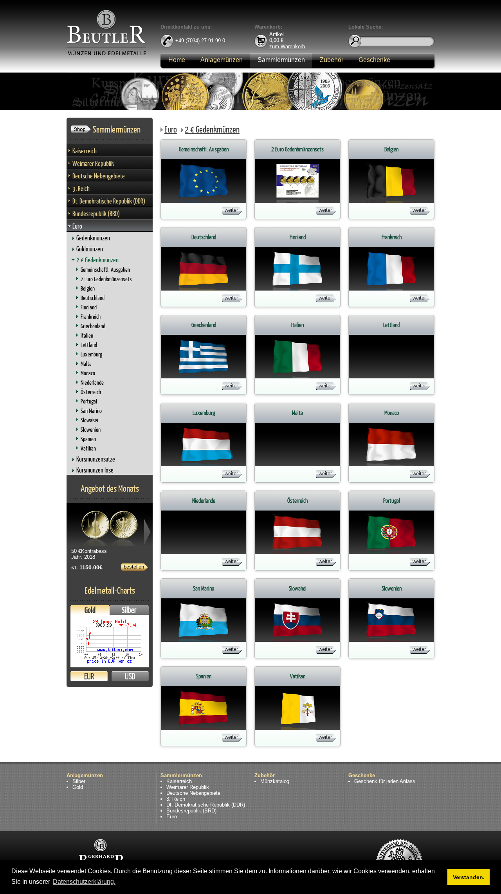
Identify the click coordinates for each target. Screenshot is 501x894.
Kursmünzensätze (95, 459)
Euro (77, 226)
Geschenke (374, 59)
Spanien (88, 439)
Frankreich (91, 316)
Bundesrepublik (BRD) (96, 213)
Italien (87, 335)
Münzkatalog (274, 781)
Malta (86, 363)
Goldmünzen (89, 249)
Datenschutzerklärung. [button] (84, 881)
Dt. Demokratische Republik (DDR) (108, 201)
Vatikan (88, 448)
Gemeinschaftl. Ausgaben (105, 269)
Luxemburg (91, 354)
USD (130, 676)
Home (176, 59)
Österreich (91, 392)
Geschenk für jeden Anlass (384, 781)
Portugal (89, 401)
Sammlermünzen (281, 59)
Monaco (88, 373)
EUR (89, 676)
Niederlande (92, 382)
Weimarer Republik (93, 163)
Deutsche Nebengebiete (98, 176)
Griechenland (93, 326)
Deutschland (93, 298)
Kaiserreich (84, 151)
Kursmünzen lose (95, 470)
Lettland (89, 345)
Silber (129, 610)
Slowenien (91, 429)
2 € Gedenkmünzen (97, 260)
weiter (231, 210)
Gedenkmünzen (93, 238)
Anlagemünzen (221, 59)
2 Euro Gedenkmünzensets (106, 279)
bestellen (134, 567)
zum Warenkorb (287, 46)
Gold (90, 610)
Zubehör (331, 59)
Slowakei (89, 420)
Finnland (89, 307)
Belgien (88, 288)
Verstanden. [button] (469, 877)
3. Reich (81, 188)
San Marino (91, 410)
